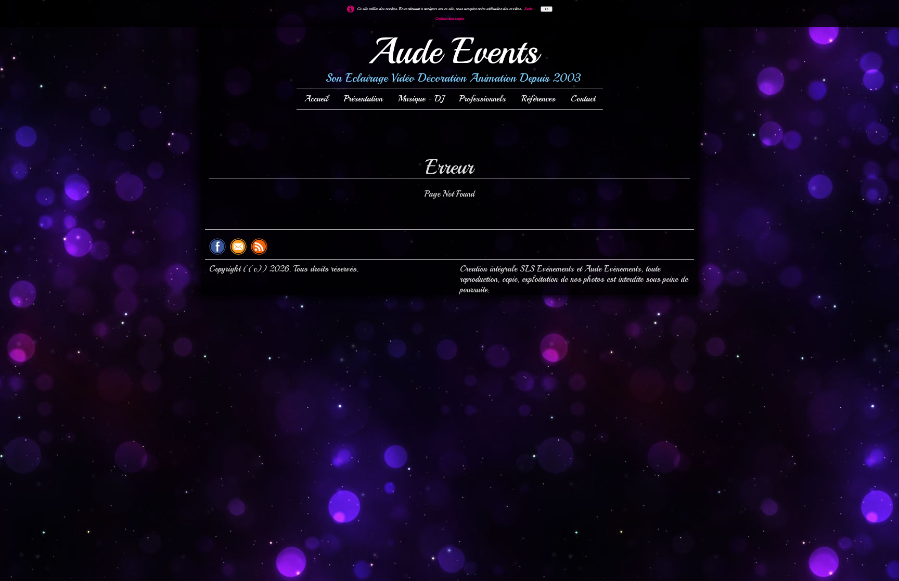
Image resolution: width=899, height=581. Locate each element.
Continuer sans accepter (449, 19)
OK (546, 9)
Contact (583, 99)
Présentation (363, 99)
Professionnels (482, 99)
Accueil (316, 99)
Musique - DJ (421, 99)
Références (538, 99)
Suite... (529, 8)
